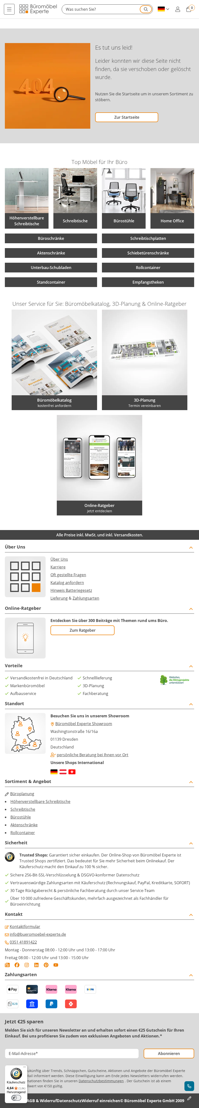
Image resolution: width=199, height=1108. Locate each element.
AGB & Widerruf (42, 1100)
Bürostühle (20, 817)
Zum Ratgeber (83, 630)
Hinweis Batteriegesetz (71, 590)
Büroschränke (51, 238)
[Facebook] (17, 965)
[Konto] (177, 9)
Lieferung (59, 598)
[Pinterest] (46, 965)
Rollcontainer (148, 267)
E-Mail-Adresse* (23, 1053)
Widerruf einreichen (101, 1100)
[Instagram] (26, 965)
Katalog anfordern (67, 582)
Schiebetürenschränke (148, 253)
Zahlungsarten (86, 598)
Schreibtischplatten (148, 238)
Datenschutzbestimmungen (101, 1081)
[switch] (16, 1098)
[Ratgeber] (7, 965)
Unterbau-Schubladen (51, 267)
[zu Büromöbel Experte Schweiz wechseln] (71, 771)
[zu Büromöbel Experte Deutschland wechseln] (54, 771)
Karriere (58, 567)
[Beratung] (189, 1086)
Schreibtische (22, 809)
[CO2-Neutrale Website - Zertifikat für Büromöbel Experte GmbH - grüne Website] (174, 680)
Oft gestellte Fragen (68, 574)
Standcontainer (51, 282)
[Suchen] (146, 9)
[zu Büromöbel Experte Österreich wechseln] (62, 771)
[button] (107, 9)
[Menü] (9, 9)
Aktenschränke (51, 253)
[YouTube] (55, 965)
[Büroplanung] (189, 1098)
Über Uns (59, 559)
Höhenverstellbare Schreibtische (40, 801)
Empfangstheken (148, 282)
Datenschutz (69, 1100)
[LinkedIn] (36, 965)
